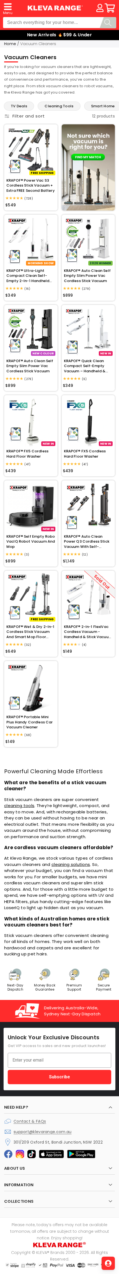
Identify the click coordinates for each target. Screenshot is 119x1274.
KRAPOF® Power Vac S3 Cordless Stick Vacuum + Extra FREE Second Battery (30, 185)
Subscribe (59, 1076)
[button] (8, 8)
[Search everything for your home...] (108, 22)
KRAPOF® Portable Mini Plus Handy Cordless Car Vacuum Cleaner (29, 722)
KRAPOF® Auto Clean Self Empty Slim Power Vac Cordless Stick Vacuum (87, 275)
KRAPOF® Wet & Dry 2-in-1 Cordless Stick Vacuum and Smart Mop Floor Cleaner (30, 631)
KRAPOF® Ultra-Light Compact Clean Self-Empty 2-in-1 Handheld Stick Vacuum (27, 275)
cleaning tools (19, 805)
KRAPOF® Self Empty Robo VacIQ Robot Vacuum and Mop (30, 541)
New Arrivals (41, 35)
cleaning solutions (70, 864)
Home (10, 44)
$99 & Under (77, 35)
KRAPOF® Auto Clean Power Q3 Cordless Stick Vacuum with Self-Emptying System (86, 541)
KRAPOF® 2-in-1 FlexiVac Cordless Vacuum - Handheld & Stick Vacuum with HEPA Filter (88, 631)
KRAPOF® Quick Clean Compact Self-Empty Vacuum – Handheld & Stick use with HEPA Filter (87, 366)
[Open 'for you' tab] (108, 1263)
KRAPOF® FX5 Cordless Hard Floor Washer (27, 454)
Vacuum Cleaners (38, 44)
